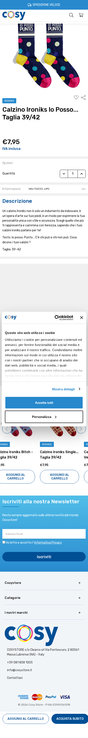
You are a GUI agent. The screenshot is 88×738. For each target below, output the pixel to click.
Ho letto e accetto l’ (34, 542)
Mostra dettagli (63, 389)
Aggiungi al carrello (22, 476)
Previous (7, 429)
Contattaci (15, 678)
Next (81, 429)
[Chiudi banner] (81, 317)
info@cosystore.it (19, 670)
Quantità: (8, 173)
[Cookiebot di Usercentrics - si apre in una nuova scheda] (55, 317)
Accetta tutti (44, 402)
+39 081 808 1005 (20, 662)
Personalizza (41, 416)
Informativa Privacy (48, 542)
